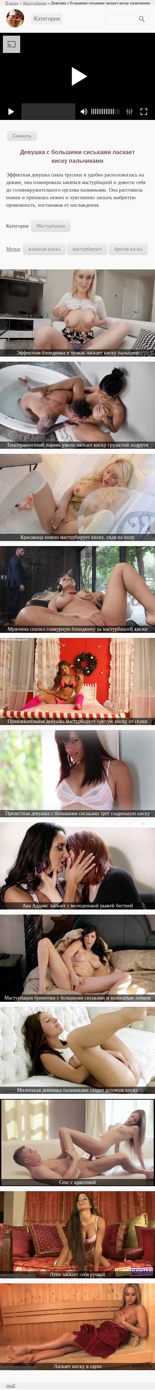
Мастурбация (50, 226)
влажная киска (44, 249)
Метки (13, 249)
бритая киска (128, 249)
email (10, 1385)
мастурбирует (87, 249)
